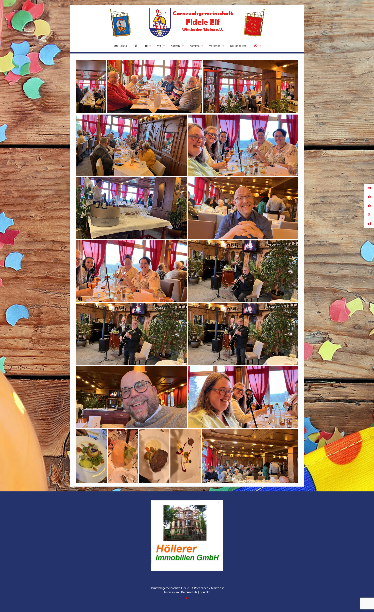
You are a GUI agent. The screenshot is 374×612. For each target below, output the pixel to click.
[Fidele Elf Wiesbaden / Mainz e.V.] (187, 22)
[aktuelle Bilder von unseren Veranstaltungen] (147, 46)
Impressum (172, 592)
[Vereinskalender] (136, 46)
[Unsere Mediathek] (256, 46)
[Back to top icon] (355, 604)
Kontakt (205, 592)
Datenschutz (189, 592)
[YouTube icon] (187, 598)
